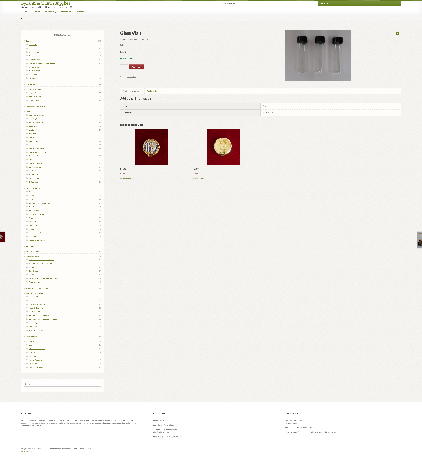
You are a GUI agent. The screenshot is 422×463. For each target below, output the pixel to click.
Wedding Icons (34, 178)
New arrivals (30, 246)
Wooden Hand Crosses (37, 240)
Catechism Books (35, 59)
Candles (32, 192)
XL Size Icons (33, 182)
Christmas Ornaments (37, 304)
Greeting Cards (34, 312)
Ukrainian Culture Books (37, 330)
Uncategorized (31, 336)
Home (26, 12)
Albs (30, 345)
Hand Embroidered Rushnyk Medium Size (43, 319)
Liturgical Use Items (37, 18)
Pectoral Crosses (32, 251)
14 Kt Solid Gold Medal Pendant (40, 263)
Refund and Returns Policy (45, 12)
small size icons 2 (35, 167)
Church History (34, 67)
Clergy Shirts (33, 356)
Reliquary (32, 229)
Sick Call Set (51, 18)
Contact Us (80, 12)
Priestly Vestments (36, 367)
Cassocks (32, 352)
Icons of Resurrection (36, 148)
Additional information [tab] (132, 91)
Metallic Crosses (35, 97)
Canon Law (32, 56)
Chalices (32, 199)
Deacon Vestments (36, 360)
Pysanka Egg (33, 323)
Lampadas (32, 222)
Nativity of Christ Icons (37, 156)
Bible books (33, 45)
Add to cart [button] (127, 179)
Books (28, 41)
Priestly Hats (33, 363)
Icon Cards (32, 130)
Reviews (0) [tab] (152, 91)
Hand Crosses (34, 210)
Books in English (34, 52)
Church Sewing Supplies (34, 89)
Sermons (32, 78)
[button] (397, 33)
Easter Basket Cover (36, 308)
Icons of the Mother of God (38, 152)
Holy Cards (33, 126)
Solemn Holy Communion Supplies (38, 288)
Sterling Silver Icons (36, 171)
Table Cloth (33, 326)
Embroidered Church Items (36, 107)
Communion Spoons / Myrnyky (39, 203)
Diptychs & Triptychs (36, 115)
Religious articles (32, 256)
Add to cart (136, 67)
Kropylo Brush (34, 218)
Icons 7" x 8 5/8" (34, 141)
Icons (28, 111)
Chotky (31, 267)
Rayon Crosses (34, 100)
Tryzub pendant (34, 282)
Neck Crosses (34, 271)
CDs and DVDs (31, 84)
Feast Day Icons (34, 119)
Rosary (31, 275)
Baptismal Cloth (34, 297)
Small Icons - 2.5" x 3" (36, 163)
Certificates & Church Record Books (42, 63)
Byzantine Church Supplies (45, 3)
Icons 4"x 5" (33, 137)
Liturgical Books (34, 71)
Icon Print (32, 134)
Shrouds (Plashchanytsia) (38, 233)
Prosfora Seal (33, 225)
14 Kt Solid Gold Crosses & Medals (41, 260)
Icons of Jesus (34, 145)
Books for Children (35, 48)
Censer (31, 196)
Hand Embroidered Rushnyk (39, 315)
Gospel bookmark (35, 207)
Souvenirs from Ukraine (34, 293)
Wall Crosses (33, 174)
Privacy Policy (26, 451)
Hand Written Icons (36, 122)
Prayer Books (33, 74)
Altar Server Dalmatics (37, 349)
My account (66, 12)
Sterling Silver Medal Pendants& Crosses (44, 278)
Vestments (30, 341)
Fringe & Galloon (35, 93)
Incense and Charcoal (36, 214)
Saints (31, 160)
